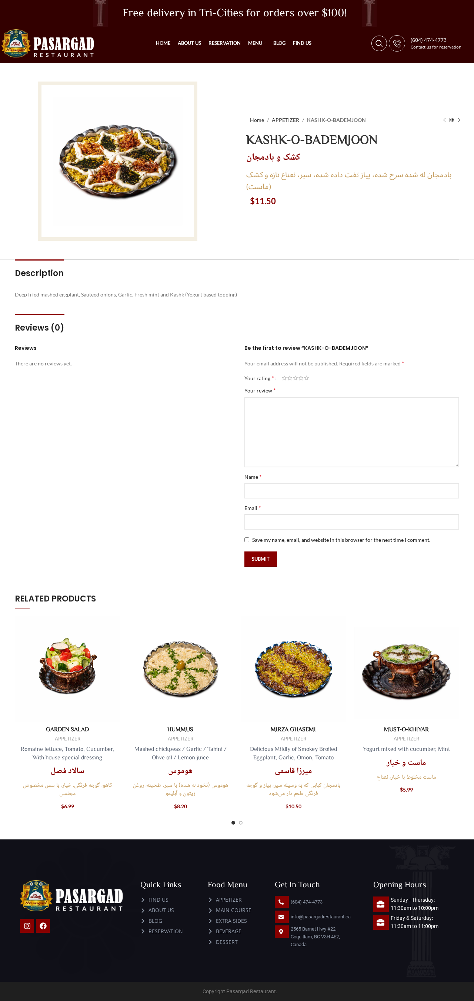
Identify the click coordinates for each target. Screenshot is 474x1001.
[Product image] (67, 669)
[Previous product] (444, 120)
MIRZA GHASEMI (293, 729)
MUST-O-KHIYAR (406, 729)
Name (252, 476)
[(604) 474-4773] (397, 43)
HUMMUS (180, 729)
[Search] (379, 43)
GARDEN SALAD (67, 729)
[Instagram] (27, 926)
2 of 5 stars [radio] (290, 378)
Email (252, 507)
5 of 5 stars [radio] (306, 378)
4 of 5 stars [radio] (301, 378)
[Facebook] (43, 926)
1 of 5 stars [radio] (284, 378)
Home (257, 120)
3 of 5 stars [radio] (295, 378)
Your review (260, 390)
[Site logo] (47, 43)
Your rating (259, 378)
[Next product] (459, 120)
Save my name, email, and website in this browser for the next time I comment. (341, 540)
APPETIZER (285, 120)
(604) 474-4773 (429, 39)
